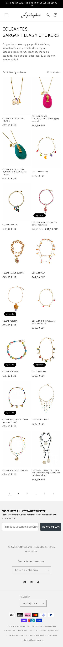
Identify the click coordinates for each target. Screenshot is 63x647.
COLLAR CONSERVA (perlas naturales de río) (44, 322)
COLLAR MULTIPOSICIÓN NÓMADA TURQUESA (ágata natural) (14, 171)
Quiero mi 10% (51, 526)
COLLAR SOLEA (38, 273)
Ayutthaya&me (19, 626)
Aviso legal (52, 635)
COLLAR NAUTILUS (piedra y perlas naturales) (44, 223)
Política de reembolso (27, 630)
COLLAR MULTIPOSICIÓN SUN (15, 470)
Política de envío (37, 635)
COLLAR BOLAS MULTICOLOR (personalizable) (15, 420)
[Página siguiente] (53, 493)
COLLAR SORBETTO (10, 371)
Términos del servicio (18, 635)
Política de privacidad (49, 630)
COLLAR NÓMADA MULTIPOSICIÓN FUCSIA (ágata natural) (45, 118)
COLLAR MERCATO (40, 171)
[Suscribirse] (47, 570)
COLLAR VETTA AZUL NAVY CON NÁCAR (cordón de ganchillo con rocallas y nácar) (46, 472)
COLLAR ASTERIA (9, 321)
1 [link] (9, 493)
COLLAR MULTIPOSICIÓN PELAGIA (13, 119)
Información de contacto (32, 640)
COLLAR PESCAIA (9, 224)
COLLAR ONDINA (39, 371)
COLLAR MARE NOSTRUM (13, 273)
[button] (6, 14)
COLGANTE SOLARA (40, 419)
